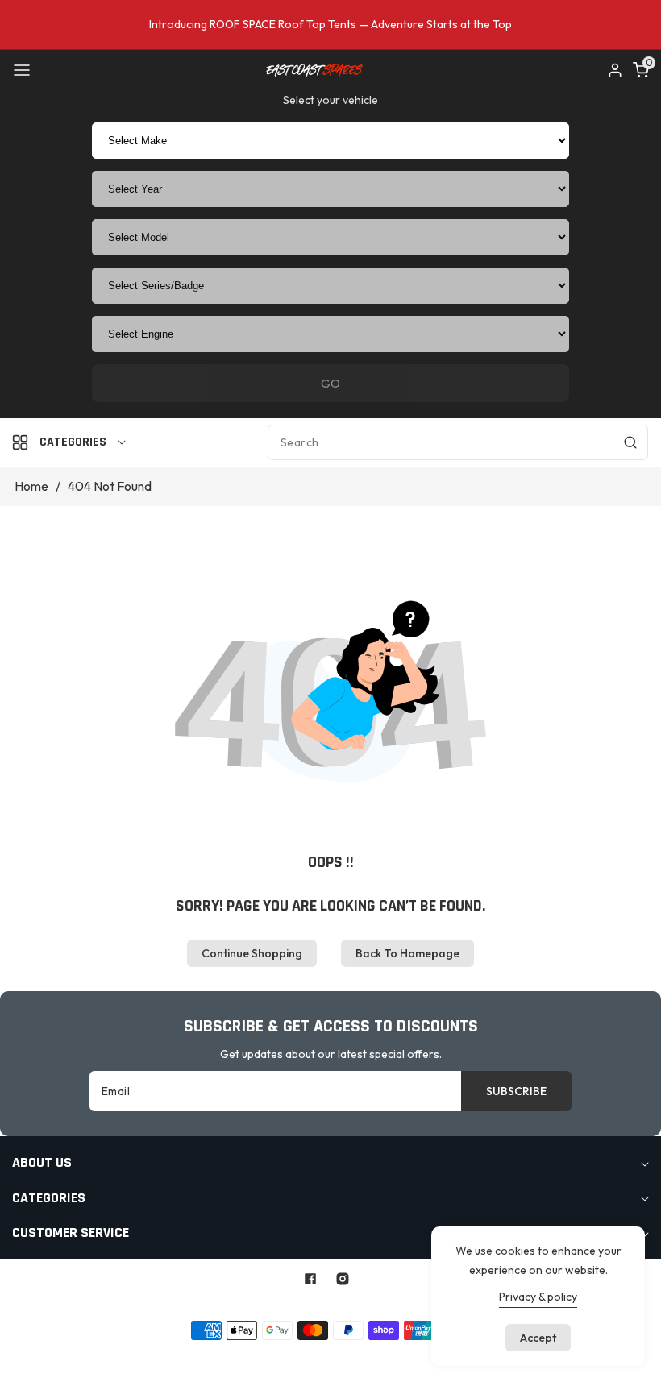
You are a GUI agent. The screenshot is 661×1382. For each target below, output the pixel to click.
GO (330, 383)
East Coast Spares (295, 1304)
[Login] (615, 70)
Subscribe (516, 1091)
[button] (21, 70)
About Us (250, 1355)
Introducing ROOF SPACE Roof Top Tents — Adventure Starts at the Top (330, 24)
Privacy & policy (538, 1296)
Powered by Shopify (401, 1304)
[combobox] (458, 442)
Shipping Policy (406, 1355)
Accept (538, 1337)
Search (196, 1355)
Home (31, 486)
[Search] (630, 442)
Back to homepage (407, 953)
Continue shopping (252, 953)
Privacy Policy (320, 1355)
